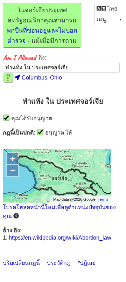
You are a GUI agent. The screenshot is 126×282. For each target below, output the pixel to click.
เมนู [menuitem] (101, 19)
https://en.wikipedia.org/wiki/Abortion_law (60, 238)
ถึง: (42, 58)
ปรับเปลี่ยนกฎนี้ (21, 263)
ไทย (111, 9)
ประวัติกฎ (59, 263)
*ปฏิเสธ (87, 263)
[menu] (108, 14)
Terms (103, 199)
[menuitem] (108, 8)
